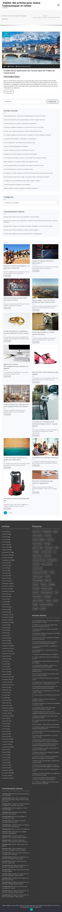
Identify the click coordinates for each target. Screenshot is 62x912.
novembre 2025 (7, 555)
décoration (48, 556)
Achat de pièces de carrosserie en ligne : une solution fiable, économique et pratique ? (27, 177)
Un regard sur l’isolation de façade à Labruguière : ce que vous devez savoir (32, 226)
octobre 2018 (6, 775)
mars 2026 (6, 544)
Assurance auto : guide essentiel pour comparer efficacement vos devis (23, 131)
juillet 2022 (6, 659)
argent (55, 531)
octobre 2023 (6, 620)
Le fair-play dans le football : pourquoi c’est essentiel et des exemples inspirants (25, 158)
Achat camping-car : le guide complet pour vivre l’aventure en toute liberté (45, 748)
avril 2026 (5, 542)
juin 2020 (5, 723)
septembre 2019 (7, 747)
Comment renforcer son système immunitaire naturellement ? (20, 123)
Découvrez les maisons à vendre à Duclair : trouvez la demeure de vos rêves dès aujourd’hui (45, 740)
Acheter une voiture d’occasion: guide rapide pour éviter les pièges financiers (24, 119)
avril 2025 (5, 573)
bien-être (50, 539)
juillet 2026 (6, 534)
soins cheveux (37, 596)
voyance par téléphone (46, 604)
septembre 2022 (7, 653)
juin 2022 (5, 661)
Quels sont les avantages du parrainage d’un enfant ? (14, 817)
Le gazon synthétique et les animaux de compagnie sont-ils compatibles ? (14, 849)
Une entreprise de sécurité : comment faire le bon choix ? (14, 821)
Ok (31, 909)
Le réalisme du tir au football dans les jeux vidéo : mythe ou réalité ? (22, 180)
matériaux (48, 580)
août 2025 (5, 563)
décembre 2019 (7, 739)
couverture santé (46, 552)
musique (35, 584)
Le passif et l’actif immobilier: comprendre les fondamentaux (20, 139)
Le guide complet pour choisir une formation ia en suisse (19, 150)
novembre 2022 (7, 648)
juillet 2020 (6, 721)
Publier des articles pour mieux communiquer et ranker (21, 4)
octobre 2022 (6, 651)
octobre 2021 (6, 682)
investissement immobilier (40, 572)
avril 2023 (5, 635)
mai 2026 (5, 539)
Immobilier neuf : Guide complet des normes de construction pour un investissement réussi (28, 173)
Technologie (47, 596)
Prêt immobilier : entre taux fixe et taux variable (46, 724)
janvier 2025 (6, 581)
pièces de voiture (47, 588)
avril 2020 (5, 729)
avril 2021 (5, 697)
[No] (60, 908)
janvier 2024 (6, 612)
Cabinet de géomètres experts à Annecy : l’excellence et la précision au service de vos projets (46, 712)
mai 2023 (5, 633)
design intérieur (37, 556)
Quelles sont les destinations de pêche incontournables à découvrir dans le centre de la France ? (15, 799)
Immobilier (11, 66)
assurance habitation (39, 539)
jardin (52, 572)
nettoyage (51, 584)
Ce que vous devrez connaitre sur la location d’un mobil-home (15, 853)
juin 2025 (5, 568)
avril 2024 (5, 604)
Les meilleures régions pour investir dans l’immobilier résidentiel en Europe (43, 708)
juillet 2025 (6, 565)
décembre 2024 (7, 583)
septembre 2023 (7, 622)
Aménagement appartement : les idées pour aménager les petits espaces (15, 857)
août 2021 (5, 687)
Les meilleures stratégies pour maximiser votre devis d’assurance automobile (45, 782)
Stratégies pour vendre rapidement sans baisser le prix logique (20, 154)
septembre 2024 (7, 591)
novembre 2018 (7, 773)
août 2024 (5, 594)
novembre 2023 (7, 617)
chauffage (35, 552)
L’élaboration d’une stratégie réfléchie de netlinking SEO (27, 233)
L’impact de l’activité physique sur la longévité (16, 146)
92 (10, 512)
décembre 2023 (7, 614)
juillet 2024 (6, 596)
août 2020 (5, 718)
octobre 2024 (6, 588)
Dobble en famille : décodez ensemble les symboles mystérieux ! (21, 188)
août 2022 (5, 656)
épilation (43, 608)
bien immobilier (37, 543)
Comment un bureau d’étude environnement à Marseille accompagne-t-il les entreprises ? (45, 757)
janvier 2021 (6, 705)
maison (47, 576)
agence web (36, 531)
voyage (35, 604)
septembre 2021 (7, 684)
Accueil (45, 16)
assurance (48, 535)
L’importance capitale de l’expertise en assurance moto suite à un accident (24, 127)
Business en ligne (37, 548)
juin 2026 (5, 537)
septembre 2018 (7, 778)
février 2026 (6, 547)
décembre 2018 (7, 770)
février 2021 (6, 703)
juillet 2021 (6, 690)
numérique (36, 588)
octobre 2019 (6, 744)
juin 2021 (5, 692)
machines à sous (37, 576)
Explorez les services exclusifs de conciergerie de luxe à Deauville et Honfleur (46, 774)
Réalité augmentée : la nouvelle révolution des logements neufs (21, 161)
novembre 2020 (7, 710)
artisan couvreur (37, 535)
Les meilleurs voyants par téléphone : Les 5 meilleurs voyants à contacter (14, 836)
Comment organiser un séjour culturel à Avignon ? (25, 230)
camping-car (49, 548)
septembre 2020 (7, 716)
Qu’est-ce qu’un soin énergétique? (20, 829)
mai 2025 (5, 570)
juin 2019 (5, 755)
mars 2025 (6, 575)
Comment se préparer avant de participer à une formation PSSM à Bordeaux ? (45, 727)
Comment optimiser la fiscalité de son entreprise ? (17, 184)
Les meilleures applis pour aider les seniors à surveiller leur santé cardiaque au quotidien (27, 135)
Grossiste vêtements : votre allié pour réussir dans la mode (19, 142)
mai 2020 (5, 726)
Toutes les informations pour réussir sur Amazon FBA (14, 862)
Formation (36, 564)
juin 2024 (5, 599)
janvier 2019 (6, 767)
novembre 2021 (7, 679)
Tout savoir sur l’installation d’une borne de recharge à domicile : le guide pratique (44, 424)
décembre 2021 (7, 677)
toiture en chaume (38, 600)
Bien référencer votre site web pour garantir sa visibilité (14, 887)
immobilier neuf (37, 568)
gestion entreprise (47, 564)
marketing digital (37, 580)
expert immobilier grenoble (24, 66)
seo (56, 592)
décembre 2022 (7, 646)
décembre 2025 (7, 552)
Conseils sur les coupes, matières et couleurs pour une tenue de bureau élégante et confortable (45, 765)
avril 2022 (5, 666)
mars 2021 (6, 700)
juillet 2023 (6, 627)
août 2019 (5, 749)
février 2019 (6, 765)
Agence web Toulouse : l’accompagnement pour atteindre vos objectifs (16, 366)
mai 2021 (5, 695)
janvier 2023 (6, 643)
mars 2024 (6, 607)
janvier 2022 (6, 674)
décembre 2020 (7, 708)
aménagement (47, 531)
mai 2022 (5, 664)
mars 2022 (6, 669)
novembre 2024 (7, 586)
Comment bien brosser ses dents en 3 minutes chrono (18, 169)
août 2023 (5, 625)
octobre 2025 (6, 557)
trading (48, 600)
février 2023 (6, 640)
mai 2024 (5, 601)
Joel (5, 66)
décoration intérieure (39, 560)
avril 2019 (5, 760)
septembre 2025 (7, 560)
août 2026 (5, 531)
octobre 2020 (6, 713)
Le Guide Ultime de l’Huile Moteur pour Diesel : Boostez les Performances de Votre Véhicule (45, 744)
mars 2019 (6, 762)
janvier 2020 (6, 736)
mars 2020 (6, 731)
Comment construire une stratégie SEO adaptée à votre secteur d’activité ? (45, 753)
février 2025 (6, 578)
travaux (55, 600)
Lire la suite (8, 91)
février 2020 (6, 734)
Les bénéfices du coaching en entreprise (45, 457)
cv (54, 552)
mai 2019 (5, 757)
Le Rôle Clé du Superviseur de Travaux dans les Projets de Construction (29, 71)
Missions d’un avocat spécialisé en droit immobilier (25, 217)
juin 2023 (5, 630)
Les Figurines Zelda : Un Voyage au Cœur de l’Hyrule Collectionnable (16, 825)
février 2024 (6, 609)
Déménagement (52, 560)
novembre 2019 (7, 742)
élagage (35, 608)
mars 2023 (6, 638)
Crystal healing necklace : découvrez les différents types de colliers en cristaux (24, 116)
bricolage (47, 543)
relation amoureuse (46, 592)
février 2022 (6, 671)
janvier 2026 (6, 550)
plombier (35, 592)
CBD (57, 548)
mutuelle (43, 584)
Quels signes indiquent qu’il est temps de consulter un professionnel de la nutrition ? (44, 778)
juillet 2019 (6, 752)
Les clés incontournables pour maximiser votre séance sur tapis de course (24, 165)
